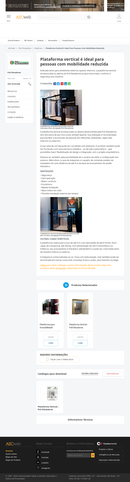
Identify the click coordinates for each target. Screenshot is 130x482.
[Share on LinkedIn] (65, 84)
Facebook (45, 452)
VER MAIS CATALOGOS (90, 373)
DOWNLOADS (13, 101)
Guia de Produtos (14, 40)
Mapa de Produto (13, 460)
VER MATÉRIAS (13, 107)
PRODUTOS (12, 91)
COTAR (50, 343)
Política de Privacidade (37, 476)
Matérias (38, 48)
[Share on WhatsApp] (69, 84)
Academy (40, 40)
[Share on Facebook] (54, 84)
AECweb (11, 48)
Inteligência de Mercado (109, 454)
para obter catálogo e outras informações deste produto (70, 265)
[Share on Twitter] (58, 84)
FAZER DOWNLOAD (113, 374)
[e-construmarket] (107, 443)
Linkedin (45, 463)
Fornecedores (52, 40)
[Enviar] (93, 455)
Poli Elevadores (25, 48)
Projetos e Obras (106, 449)
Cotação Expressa (68, 40)
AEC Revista (28, 40)
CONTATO (51, 337)
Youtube (44, 457)
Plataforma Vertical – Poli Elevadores (78, 326)
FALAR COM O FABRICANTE (61, 359)
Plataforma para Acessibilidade (47, 326)
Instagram (45, 468)
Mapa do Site (11, 457)
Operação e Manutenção (109, 460)
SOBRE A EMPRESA (15, 117)
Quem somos (11, 454)
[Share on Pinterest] (62, 84)
